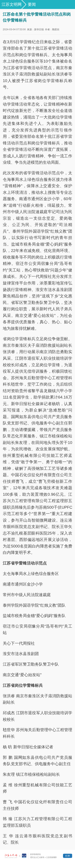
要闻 (32, 4)
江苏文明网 (12, 4)
